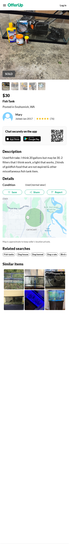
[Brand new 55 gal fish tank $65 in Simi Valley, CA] (35, 279)
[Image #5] (42, 86)
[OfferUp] (15, 5)
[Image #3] (24, 86)
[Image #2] (15, 86)
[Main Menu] (4, 5)
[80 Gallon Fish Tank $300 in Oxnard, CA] (14, 300)
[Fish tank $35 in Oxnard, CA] (14, 279)
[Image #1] (6, 86)
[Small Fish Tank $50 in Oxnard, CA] (55, 279)
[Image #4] (33, 86)
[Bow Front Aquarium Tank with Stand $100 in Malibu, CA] (55, 300)
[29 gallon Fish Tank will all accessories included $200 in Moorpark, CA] (35, 300)
